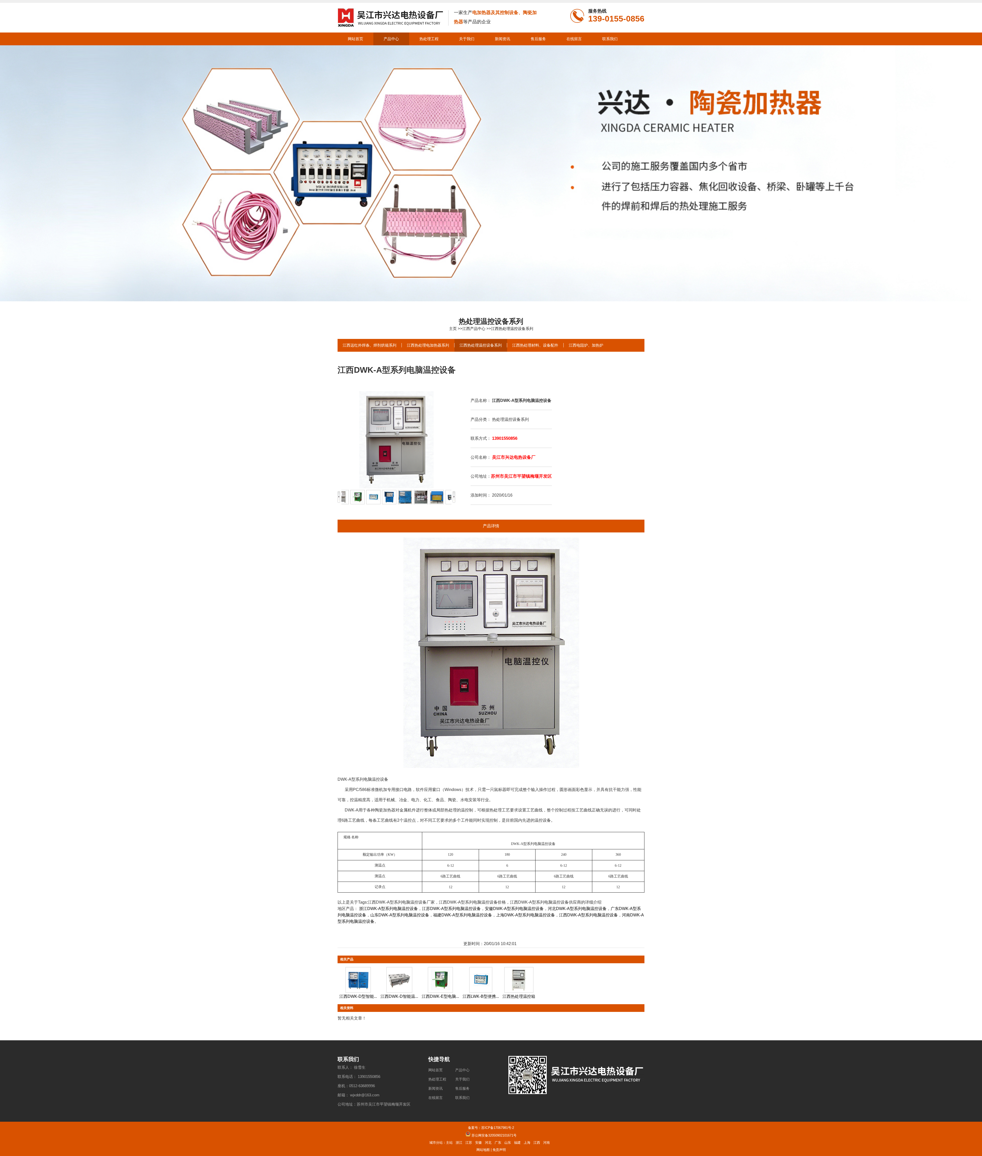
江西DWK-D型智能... (358, 996)
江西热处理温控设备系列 (512, 328)
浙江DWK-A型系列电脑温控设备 (388, 908)
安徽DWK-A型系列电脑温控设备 (514, 908)
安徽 (478, 1142)
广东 (498, 1142)
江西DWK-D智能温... (399, 996)
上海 (527, 1142)
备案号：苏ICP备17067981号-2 (491, 1128)
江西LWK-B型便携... (481, 996)
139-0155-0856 (616, 18)
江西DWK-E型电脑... (440, 996)
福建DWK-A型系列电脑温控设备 (462, 915)
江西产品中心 (473, 328)
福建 (517, 1142)
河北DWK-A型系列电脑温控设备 (577, 908)
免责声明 (499, 1150)
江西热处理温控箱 (519, 996)
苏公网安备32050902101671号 (494, 1135)
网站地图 (483, 1150)
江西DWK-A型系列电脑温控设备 (588, 915)
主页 (453, 328)
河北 (488, 1142)
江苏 (468, 1142)
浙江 (459, 1142)
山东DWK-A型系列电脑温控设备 (399, 915)
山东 (507, 1142)
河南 (546, 1142)
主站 (449, 1142)
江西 (536, 1142)
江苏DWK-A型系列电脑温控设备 (451, 908)
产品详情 (491, 526)
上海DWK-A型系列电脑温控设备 (525, 915)
